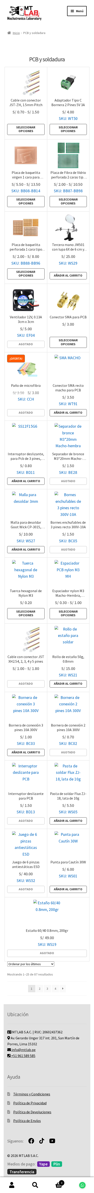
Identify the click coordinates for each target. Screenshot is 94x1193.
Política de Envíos (27, 1120)
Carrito (54, 1181)
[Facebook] (31, 1141)
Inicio (16, 33)
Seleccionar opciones (25, 129)
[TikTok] (42, 1141)
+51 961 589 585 (22, 1055)
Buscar (35, 1185)
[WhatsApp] (82, 1185)
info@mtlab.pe (23, 1049)
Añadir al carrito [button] (68, 275)
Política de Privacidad (30, 1103)
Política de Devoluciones (32, 1112)
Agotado (26, 344)
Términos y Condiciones (31, 1094)
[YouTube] (52, 1141)
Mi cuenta (12, 1185)
